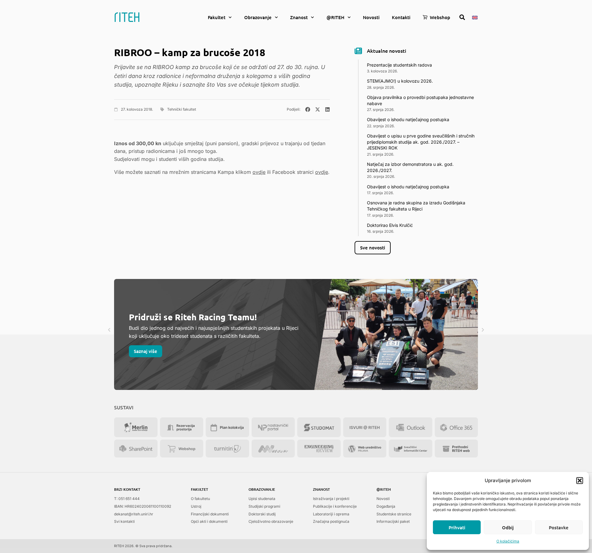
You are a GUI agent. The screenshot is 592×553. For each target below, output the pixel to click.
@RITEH (335, 17)
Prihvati (457, 527)
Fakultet (216, 17)
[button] (580, 480)
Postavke (559, 527)
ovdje (259, 172)
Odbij (508, 527)
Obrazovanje (258, 17)
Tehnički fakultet (181, 109)
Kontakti (401, 17)
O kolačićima (507, 541)
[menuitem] (475, 16)
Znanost (299, 17)
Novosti (371, 17)
